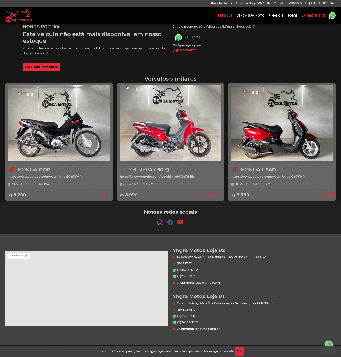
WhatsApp (332, 15)
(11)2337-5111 (185, 263)
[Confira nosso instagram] (161, 220)
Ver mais (100, 194)
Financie (276, 15)
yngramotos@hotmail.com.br (198, 329)
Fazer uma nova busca (41, 67)
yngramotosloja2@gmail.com (198, 282)
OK (239, 351)
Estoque (225, 15)
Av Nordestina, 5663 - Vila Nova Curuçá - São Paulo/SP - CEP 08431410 (227, 303)
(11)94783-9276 (187, 276)
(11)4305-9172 (185, 50)
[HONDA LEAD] (282, 123)
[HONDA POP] (59, 123)
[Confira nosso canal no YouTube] (180, 220)
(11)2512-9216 (191, 37)
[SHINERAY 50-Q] (170, 123)
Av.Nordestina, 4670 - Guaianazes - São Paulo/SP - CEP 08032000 (224, 257)
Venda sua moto (251, 15)
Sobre (292, 15)
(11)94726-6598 (187, 270)
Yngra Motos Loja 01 (19, 16)
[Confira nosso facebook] (170, 220)
